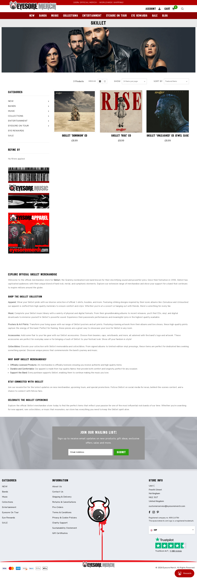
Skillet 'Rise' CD (121, 135)
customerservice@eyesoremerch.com (167, 506)
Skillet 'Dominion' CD (74, 135)
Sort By (158, 81)
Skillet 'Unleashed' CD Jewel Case (168, 135)
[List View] (104, 81)
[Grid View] (100, 81)
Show (117, 81)
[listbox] (176, 81)
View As (92, 81)
